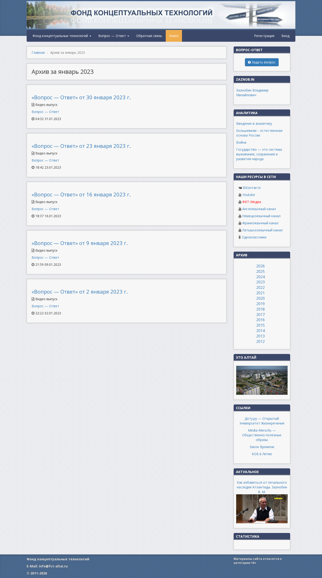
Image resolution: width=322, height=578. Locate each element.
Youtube (248, 194)
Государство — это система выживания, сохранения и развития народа (259, 154)
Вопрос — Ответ (112, 35)
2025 (260, 271)
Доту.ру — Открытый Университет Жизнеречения (261, 420)
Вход (285, 35)
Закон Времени (262, 447)
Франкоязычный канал (260, 223)
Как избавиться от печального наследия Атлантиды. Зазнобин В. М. (262, 487)
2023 (260, 282)
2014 (260, 330)
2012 (260, 341)
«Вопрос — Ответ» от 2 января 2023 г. (80, 291)
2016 (260, 319)
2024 (260, 276)
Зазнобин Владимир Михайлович (252, 92)
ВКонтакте (252, 187)
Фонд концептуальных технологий (61, 35)
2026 (260, 266)
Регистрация (264, 35)
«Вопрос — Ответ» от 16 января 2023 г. (81, 194)
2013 (260, 336)
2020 (260, 298)
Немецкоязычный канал (261, 216)
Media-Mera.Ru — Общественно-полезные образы (261, 435)
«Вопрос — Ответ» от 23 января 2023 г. (81, 145)
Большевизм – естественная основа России (259, 132)
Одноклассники (254, 237)
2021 (260, 292)
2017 (260, 314)
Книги (173, 35)
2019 (260, 303)
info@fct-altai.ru (53, 566)
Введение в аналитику (254, 123)
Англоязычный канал (259, 209)
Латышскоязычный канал (262, 230)
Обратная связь (149, 35)
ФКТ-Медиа (251, 202)
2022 (260, 287)
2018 (260, 309)
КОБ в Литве (262, 454)
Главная (38, 52)
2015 (260, 325)
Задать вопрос (263, 62)
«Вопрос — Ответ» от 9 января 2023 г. (80, 242)
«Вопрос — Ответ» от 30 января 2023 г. (81, 97)
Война (241, 142)
